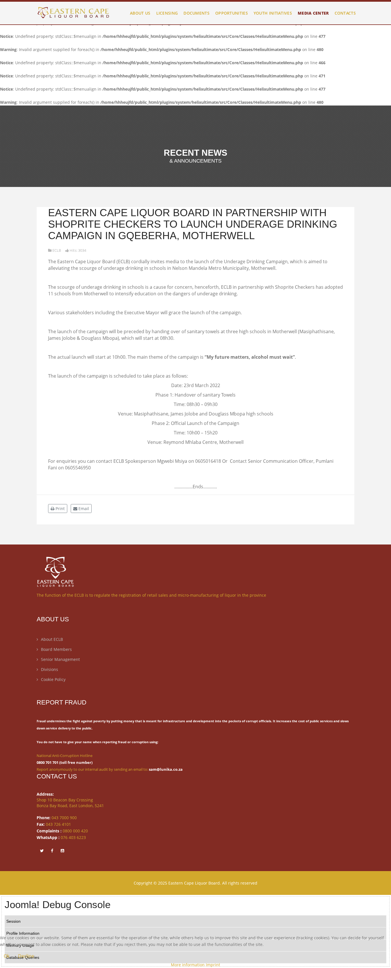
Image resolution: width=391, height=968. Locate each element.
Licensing (167, 13)
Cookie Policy (53, 679)
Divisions (49, 669)
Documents (196, 13)
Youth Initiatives (273, 13)
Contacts (345, 13)
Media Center (313, 13)
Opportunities (231, 13)
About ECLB (52, 639)
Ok (6, 956)
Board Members (56, 649)
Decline (26, 956)
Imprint (213, 964)
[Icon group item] (42, 850)
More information (188, 964)
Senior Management (60, 659)
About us (140, 13)
